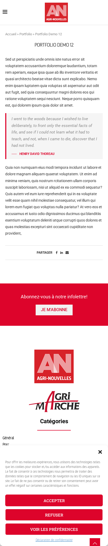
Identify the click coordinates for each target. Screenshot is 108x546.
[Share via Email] (67, 252)
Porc (6, 444)
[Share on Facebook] (57, 252)
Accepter (54, 500)
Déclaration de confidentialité (54, 540)
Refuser (54, 515)
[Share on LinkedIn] (61, 252)
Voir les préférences (54, 529)
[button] (100, 452)
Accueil (10, 34)
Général (8, 438)
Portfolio (25, 34)
